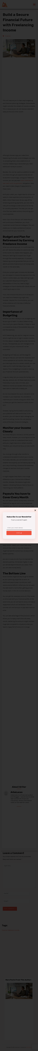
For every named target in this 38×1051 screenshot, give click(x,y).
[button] (35, 510)
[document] (19, 525)
